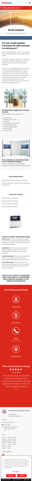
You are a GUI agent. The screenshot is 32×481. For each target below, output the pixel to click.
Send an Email (7, 424)
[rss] (3, 455)
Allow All (22, 475)
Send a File (18, 479)
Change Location (12, 414)
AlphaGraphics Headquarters (15, 416)
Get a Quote (7, 479)
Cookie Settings (15, 471)
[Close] (29, 457)
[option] (16, 395)
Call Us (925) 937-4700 (9, 422)
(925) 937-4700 (16, 341)
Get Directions (16, 356)
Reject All (11, 475)
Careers (28, 479)
